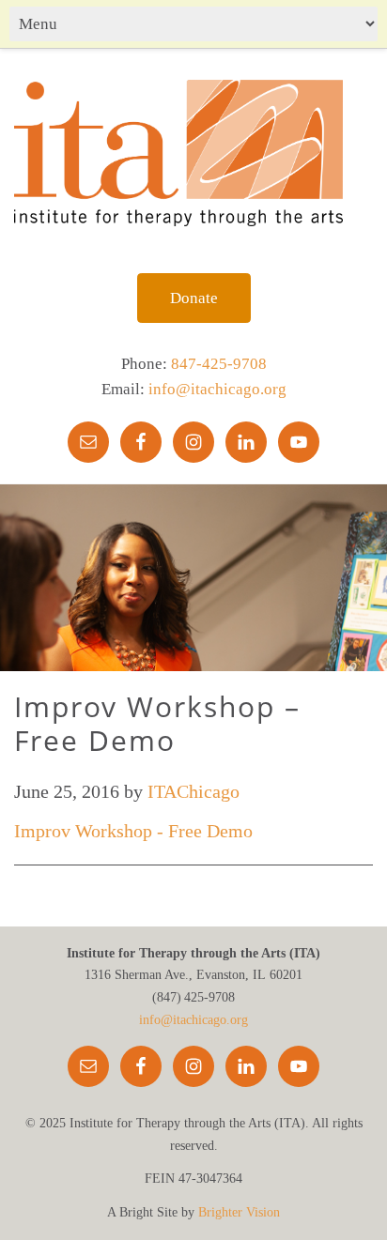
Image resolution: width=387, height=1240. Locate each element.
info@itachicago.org (217, 389)
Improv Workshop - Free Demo (133, 830)
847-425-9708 (219, 364)
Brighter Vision (239, 1212)
